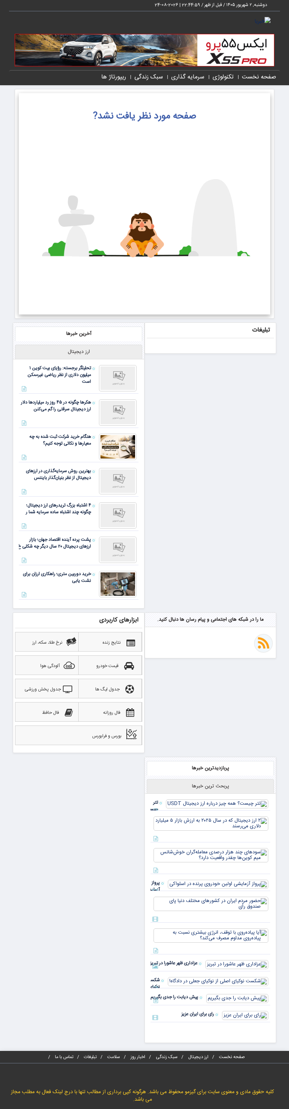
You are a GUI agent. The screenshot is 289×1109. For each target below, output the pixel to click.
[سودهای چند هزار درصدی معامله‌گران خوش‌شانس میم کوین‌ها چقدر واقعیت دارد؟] (211, 855)
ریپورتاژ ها (113, 77)
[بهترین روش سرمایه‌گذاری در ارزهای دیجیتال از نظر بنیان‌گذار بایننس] (117, 481)
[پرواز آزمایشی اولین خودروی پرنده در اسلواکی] (218, 884)
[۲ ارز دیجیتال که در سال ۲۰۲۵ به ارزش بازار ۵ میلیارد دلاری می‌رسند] (211, 823)
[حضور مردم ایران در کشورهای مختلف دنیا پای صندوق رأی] (211, 904)
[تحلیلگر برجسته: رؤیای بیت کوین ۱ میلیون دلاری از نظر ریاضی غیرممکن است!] (117, 378)
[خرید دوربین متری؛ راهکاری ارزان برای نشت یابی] (117, 584)
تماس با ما (64, 1057)
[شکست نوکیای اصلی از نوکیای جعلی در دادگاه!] (218, 981)
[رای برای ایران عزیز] (245, 1015)
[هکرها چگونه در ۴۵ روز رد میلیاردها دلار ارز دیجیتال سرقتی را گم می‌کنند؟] (117, 412)
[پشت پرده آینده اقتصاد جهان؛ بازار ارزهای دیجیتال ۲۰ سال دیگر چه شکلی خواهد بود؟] (117, 550)
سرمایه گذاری (187, 77)
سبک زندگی (148, 77)
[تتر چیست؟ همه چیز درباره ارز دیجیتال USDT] (217, 804)
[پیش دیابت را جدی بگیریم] (237, 998)
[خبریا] (263, 21)
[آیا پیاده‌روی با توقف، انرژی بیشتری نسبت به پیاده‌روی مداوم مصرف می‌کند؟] (211, 935)
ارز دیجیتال (198, 1057)
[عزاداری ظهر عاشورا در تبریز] (237, 964)
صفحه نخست (259, 77)
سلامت (113, 1057)
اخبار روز (138, 1057)
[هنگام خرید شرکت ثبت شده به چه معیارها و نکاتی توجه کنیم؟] (117, 447)
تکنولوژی (223, 77)
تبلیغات (90, 1057)
